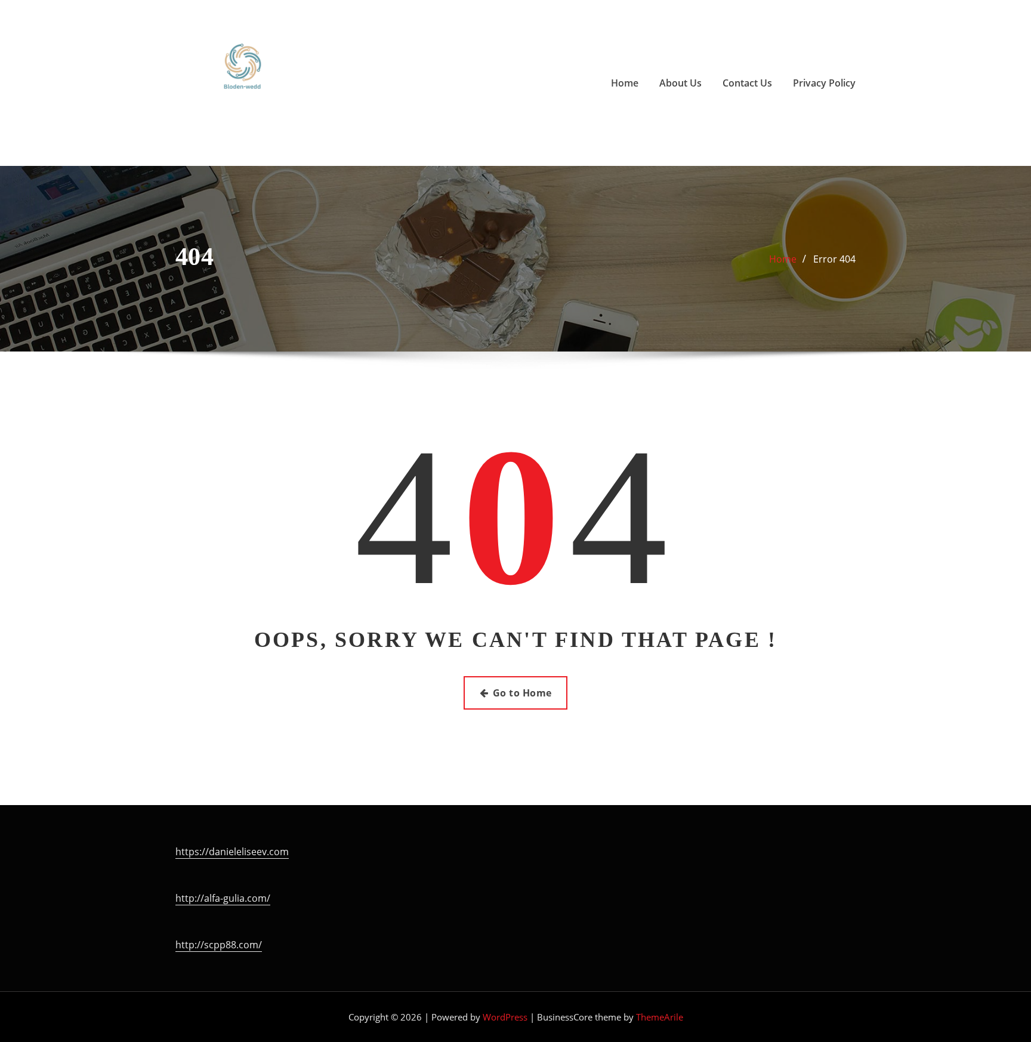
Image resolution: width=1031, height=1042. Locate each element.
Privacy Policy (824, 83)
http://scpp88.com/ (218, 944)
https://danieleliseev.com (232, 851)
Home (624, 83)
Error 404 (834, 259)
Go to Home (522, 692)
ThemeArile (659, 1017)
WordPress (505, 1017)
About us (680, 83)
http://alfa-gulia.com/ (222, 898)
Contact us (747, 83)
